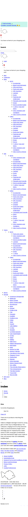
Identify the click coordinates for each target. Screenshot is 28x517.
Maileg (12, 340)
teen (12, 453)
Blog (5, 379)
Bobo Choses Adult (15, 302)
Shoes (15, 103)
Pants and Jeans (18, 89)
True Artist (13, 373)
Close (2, 53)
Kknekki (12, 330)
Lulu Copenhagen (15, 334)
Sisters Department (16, 363)
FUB (11, 312)
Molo (11, 347)
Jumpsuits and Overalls (20, 212)
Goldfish (12, 316)
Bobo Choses (14, 300)
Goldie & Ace (14, 318)
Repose (12, 359)
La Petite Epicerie (15, 332)
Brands (6, 295)
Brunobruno (13, 304)
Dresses (15, 130)
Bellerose (13, 298)
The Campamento (15, 369)
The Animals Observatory (18, 367)
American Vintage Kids (17, 296)
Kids (5, 154)
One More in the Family (17, 353)
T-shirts (15, 253)
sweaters (4, 443)
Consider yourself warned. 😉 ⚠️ (10, 25)
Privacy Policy (8, 464)
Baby (5, 79)
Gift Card (6, 377)
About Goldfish (8, 456)
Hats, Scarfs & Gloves (19, 115)
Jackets (15, 93)
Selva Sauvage (14, 361)
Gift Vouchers (17, 91)
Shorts (15, 142)
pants (15, 441)
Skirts (14, 214)
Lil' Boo (12, 336)
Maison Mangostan (15, 343)
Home (5, 391)
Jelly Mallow (13, 326)
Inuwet (12, 324)
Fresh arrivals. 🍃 (7, 23)
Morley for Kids (14, 349)
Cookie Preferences (10, 468)
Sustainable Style (9, 458)
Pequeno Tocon (15, 355)
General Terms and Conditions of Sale (15, 460)
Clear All (3, 414)
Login (5, 61)
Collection (7, 77)
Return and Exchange (10, 462)
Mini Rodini (13, 345)
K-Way (12, 328)
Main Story (13, 341)
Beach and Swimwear (19, 85)
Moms (5, 293)
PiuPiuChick (13, 357)
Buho (11, 306)
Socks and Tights (18, 132)
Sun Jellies (13, 365)
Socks (15, 95)
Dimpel (12, 308)
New (5, 75)
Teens (5, 230)
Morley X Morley (15, 351)
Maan (11, 338)
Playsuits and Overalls (19, 101)
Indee (11, 320)
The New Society (15, 371)
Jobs (5, 466)
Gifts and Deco (17, 87)
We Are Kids (13, 375)
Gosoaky (12, 314)
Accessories (16, 83)
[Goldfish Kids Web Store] (4, 33)
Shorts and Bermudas (19, 105)
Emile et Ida (13, 310)
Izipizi (11, 322)
